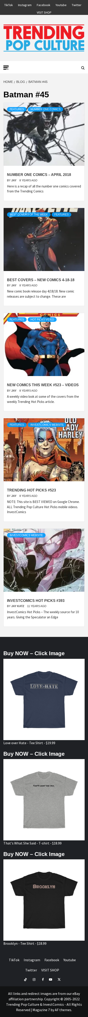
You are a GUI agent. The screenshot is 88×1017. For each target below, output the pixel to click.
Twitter (76, 4)
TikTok (8, 4)
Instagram (25, 4)
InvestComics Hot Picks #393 (36, 601)
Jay (14, 180)
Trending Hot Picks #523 (31, 490)
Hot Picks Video (42, 319)
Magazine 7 (41, 1010)
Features (17, 109)
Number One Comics (45, 109)
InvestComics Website (47, 424)
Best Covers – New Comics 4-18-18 (40, 280)
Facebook (43, 4)
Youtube (61, 4)
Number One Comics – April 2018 (39, 175)
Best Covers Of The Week (29, 214)
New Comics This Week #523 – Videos (43, 385)
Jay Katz (18, 606)
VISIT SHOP (44, 11)
